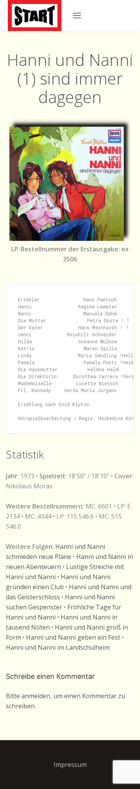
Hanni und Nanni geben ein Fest (73, 637)
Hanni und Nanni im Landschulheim (58, 647)
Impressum (70, 764)
